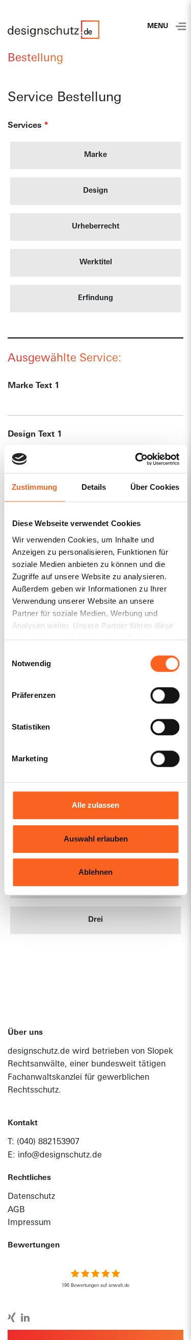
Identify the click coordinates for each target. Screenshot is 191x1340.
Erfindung (95, 298)
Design (95, 191)
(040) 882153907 (48, 1142)
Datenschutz (31, 1197)
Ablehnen (95, 872)
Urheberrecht (95, 227)
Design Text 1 (35, 434)
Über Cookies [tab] (154, 487)
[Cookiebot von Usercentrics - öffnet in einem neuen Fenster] (136, 459)
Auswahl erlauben (96, 838)
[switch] (164, 695)
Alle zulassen (95, 805)
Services (28, 126)
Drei (95, 920)
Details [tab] (93, 487)
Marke (95, 155)
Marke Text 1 (34, 386)
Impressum (29, 1223)
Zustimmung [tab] (34, 487)
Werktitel (95, 262)
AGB (16, 1210)
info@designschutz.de (60, 1155)
